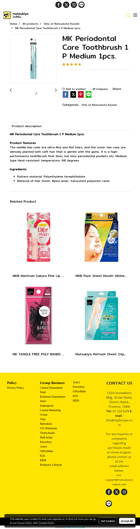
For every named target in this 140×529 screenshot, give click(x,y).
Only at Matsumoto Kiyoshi (99, 105)
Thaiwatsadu (47, 432)
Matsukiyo (46, 423)
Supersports (46, 405)
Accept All (127, 520)
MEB (43, 460)
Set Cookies (108, 520)
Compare (101, 89)
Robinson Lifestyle (51, 464)
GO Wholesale (48, 428)
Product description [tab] (27, 126)
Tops (43, 419)
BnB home (46, 437)
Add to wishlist (75, 89)
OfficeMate (46, 451)
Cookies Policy (46, 522)
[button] (127, 15)
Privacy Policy (15, 387)
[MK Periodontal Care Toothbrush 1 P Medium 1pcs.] (33, 58)
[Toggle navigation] (135, 15)
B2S (42, 455)
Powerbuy (46, 442)
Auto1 (43, 446)
